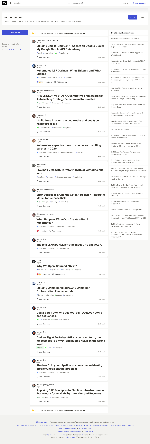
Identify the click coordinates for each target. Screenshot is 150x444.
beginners (67, 127)
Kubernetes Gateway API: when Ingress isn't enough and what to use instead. (127, 114)
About (124, 425)
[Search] (11, 3)
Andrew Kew (41, 239)
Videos (44, 425)
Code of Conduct (63, 432)
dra (60, 78)
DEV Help (70, 425)
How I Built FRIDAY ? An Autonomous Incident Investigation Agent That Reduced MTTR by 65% (128, 217)
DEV (83, 435)
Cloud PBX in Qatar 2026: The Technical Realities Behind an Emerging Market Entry (128, 97)
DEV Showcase (114, 425)
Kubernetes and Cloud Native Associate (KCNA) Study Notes (128, 62)
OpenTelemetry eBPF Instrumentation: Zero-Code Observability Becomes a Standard (127, 122)
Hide (142, 17)
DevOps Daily (41, 65)
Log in (125, 3)
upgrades (67, 78)
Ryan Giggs (41, 282)
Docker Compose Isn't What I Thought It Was (127, 210)
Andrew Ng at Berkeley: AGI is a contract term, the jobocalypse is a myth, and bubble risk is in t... (128, 80)
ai (56, 53)
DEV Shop (82, 428)
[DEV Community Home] (4, 3)
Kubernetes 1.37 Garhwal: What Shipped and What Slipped (68, 72)
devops (45, 103)
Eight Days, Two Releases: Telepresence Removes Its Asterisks (125, 153)
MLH (89, 428)
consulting (80, 152)
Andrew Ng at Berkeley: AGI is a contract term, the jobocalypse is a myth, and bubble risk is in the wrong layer (70, 341)
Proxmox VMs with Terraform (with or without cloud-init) (70, 171)
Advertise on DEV (82, 425)
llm (50, 348)
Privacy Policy (76, 432)
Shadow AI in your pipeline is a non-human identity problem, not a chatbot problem (69, 367)
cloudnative (63, 53)
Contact (131, 425)
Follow (133, 17)
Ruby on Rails (70, 437)
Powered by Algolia (74, 3)
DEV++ (37, 425)
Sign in (37, 33)
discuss (40, 348)
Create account (139, 3)
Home (17, 425)
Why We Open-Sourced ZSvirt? (56, 266)
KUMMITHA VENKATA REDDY (47, 40)
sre (38, 103)
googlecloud (48, 53)
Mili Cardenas (41, 164)
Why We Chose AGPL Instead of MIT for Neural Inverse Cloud (128, 106)
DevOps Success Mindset (120, 129)
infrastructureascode (63, 177)
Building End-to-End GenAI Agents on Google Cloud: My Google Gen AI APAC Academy (70, 47)
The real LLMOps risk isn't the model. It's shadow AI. (69, 244)
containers (60, 226)
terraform (40, 177)
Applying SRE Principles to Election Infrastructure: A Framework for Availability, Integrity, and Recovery (70, 392)
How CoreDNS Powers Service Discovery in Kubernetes (126, 89)
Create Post (15, 32)
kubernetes (41, 78)
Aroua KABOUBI (42, 140)
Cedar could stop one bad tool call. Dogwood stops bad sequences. (69, 314)
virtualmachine (42, 270)
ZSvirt (39, 261)
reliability (53, 202)
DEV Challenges (27, 425)
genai (39, 53)
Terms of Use (88, 432)
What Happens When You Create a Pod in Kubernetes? (62, 221)
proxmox (49, 177)
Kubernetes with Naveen (45, 214)
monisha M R (41, 115)
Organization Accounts (98, 425)
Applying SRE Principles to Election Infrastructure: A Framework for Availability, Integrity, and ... (126, 234)
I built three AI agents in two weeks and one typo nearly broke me (67, 122)
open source (61, 435)
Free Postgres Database (67, 428)
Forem (49, 435)
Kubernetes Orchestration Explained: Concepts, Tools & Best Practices (128, 136)
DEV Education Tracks (57, 425)
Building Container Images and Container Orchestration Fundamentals (63, 289)
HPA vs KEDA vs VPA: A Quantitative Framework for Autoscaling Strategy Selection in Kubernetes (69, 97)
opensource (76, 270)
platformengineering (66, 152)
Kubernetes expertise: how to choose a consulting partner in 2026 (68, 147)
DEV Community (41, 422)
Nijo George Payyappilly (45, 90)
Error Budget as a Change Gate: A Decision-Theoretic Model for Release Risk (70, 196)
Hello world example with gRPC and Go (125, 38)
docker (40, 295)
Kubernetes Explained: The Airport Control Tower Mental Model (128, 70)
